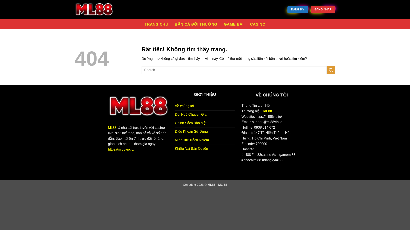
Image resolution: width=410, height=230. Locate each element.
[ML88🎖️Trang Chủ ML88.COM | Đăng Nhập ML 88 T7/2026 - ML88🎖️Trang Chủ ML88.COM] (96, 9)
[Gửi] (331, 70)
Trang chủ (156, 24)
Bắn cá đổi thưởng (196, 24)
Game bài (234, 24)
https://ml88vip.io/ (121, 149)
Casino (257, 24)
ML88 (112, 127)
